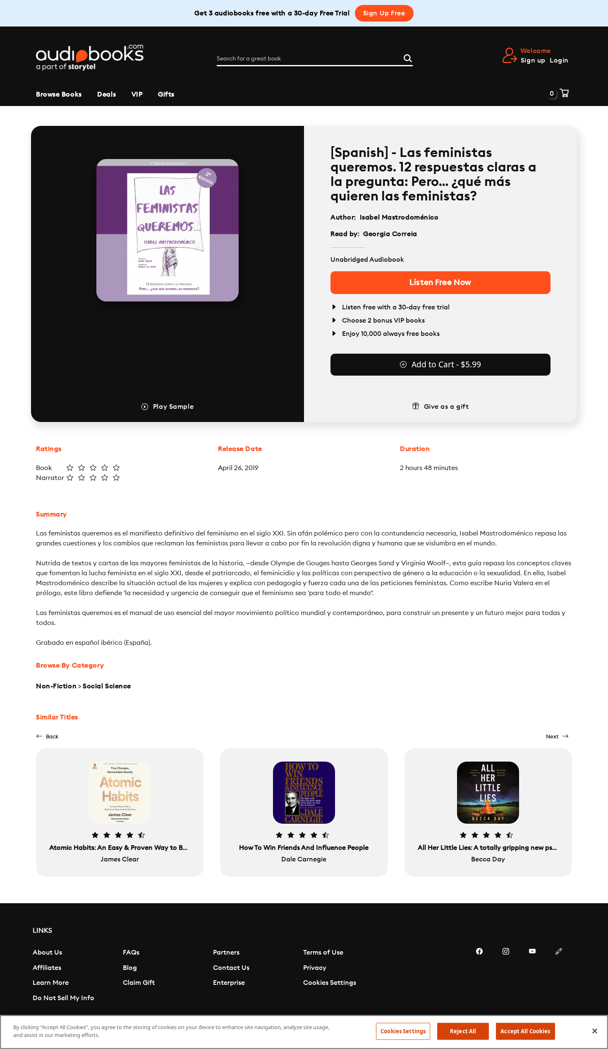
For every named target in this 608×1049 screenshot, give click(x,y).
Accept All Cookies (525, 1031)
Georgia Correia (390, 234)
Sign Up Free (384, 13)
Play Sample (173, 406)
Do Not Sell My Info (63, 998)
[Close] (595, 1031)
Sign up (533, 60)
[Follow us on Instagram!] (506, 976)
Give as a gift (446, 406)
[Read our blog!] (559, 976)
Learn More (51, 982)
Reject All (463, 1031)
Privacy (314, 968)
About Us (47, 952)
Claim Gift (139, 982)
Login (559, 60)
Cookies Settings (329, 982)
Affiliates (47, 968)
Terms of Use (323, 952)
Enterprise (229, 982)
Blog (130, 968)
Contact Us (231, 968)
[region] (304, 1032)
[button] (47, 736)
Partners (226, 952)
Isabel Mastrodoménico (399, 217)
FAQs (131, 952)
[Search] (408, 57)
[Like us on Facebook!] (479, 976)
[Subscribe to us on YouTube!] (532, 976)
